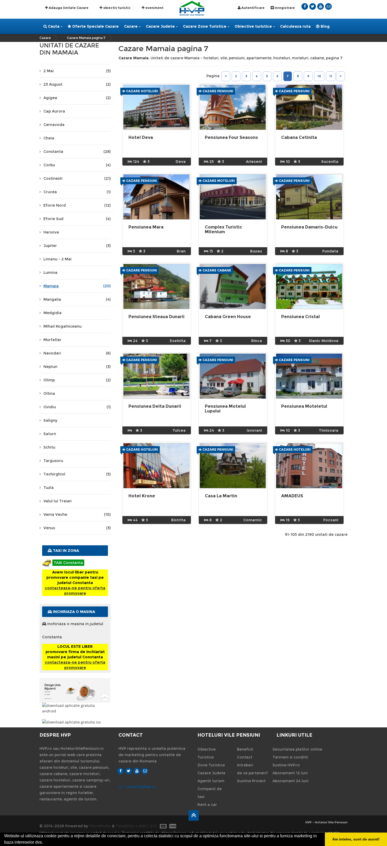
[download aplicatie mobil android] (75, 708)
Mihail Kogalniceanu (62, 326)
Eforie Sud (77, 218)
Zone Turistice (211, 765)
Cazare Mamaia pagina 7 (86, 38)
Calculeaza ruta (295, 26)
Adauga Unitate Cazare (68, 8)
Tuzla (48, 487)
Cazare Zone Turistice (204, 26)
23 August (77, 84)
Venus (77, 528)
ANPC (143, 826)
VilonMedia (100, 826)
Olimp (77, 380)
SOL (153, 826)
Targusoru (53, 460)
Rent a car (207, 804)
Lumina (50, 272)
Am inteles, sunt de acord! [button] (356, 839)
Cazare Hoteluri (141, 91)
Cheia (48, 138)
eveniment (154, 8)
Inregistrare (284, 8)
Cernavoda (53, 124)
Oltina (49, 393)
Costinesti (77, 178)
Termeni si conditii (290, 757)
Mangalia (77, 299)
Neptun (77, 366)
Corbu (77, 165)
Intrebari (245, 765)
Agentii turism (210, 781)
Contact (244, 757)
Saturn (49, 433)
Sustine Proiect (251, 781)
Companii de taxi (209, 792)
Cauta (53, 26)
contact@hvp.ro (140, 786)
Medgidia (52, 312)
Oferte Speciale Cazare (95, 26)
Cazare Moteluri (218, 181)
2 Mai (77, 71)
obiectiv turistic (116, 8)
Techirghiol (77, 474)
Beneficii (245, 749)
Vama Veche (77, 514)
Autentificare (253, 8)
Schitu (49, 447)
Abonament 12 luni (290, 773)
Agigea (77, 97)
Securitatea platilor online (297, 749)
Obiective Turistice (206, 753)
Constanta (77, 151)
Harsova (51, 232)
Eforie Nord (77, 205)
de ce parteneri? (252, 773)
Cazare (131, 26)
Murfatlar (52, 339)
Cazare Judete (160, 26)
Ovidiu (77, 407)
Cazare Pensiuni (217, 91)
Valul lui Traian (57, 501)
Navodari (77, 353)
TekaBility (125, 826)
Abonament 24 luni (290, 781)
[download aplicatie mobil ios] (75, 722)
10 (319, 76)
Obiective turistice (253, 26)
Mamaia (77, 286)
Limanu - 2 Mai (57, 259)
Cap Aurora (54, 111)
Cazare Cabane (216, 270)
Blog (325, 26)
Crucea (77, 191)
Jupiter (77, 245)
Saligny (50, 420)
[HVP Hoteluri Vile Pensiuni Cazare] (192, 8)
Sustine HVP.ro (286, 765)
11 (330, 76)
